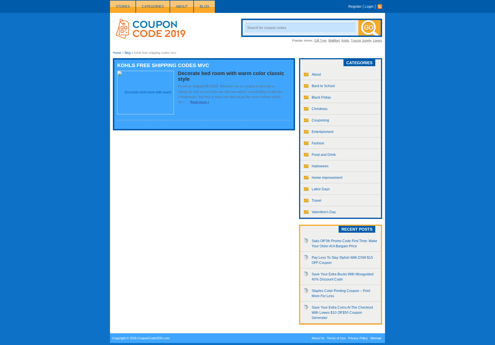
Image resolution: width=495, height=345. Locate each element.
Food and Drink (324, 155)
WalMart (334, 40)
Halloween (320, 166)
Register (355, 7)
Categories (153, 7)
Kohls (345, 40)
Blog (204, 7)
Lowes (377, 40)
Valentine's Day (324, 212)
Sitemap (375, 338)
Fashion (318, 143)
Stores (123, 7)
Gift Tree (320, 40)
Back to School (323, 86)
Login (369, 7)
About (182, 7)
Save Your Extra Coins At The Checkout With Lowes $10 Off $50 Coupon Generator (342, 312)
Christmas (319, 109)
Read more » (199, 102)
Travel (316, 201)
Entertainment (322, 132)
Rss (381, 6)
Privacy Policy (358, 338)
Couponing (320, 120)
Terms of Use (336, 338)
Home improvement (327, 178)
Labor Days (321, 189)
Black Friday (321, 97)
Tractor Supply (361, 40)
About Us (318, 338)
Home (117, 52)
